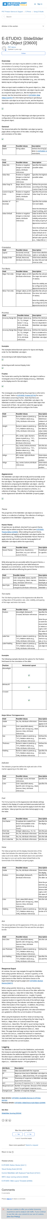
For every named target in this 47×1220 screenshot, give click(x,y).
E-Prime (28, 11)
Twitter (6, 1120)
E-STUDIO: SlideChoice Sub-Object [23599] (29, 1103)
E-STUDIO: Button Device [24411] (14, 1165)
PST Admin (12, 47)
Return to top (6, 1152)
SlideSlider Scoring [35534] (11, 1113)
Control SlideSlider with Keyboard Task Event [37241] (21, 1173)
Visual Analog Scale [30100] (12, 1169)
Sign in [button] (39, 4)
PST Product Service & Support (12, 11)
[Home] (14, 4)
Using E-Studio (39, 11)
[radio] (17, 1134)
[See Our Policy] (13, 1217)
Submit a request (32, 1145)
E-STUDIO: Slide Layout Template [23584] (17, 1181)
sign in (9, 1199)
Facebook (3, 1120)
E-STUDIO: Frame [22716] (26, 395)
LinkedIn (9, 1120)
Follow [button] (23, 53)
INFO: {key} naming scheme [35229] (15, 1177)
